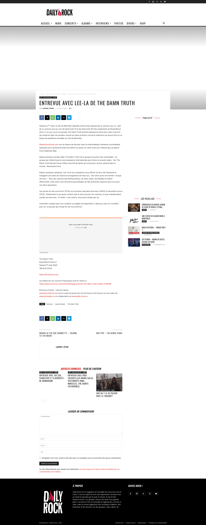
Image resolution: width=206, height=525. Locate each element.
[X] (161, 1)
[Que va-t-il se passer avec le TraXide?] (109, 382)
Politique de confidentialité (158, 523)
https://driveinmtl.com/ (48, 274)
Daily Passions (131, 523)
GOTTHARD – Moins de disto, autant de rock (153, 240)
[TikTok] (157, 1)
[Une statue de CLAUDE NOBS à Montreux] (134, 219)
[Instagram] (153, 1)
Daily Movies (142, 523)
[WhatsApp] (52, 117)
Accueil (45, 23)
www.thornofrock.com (48, 293)
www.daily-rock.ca (79, 296)
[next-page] (44, 401)
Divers (130, 23)
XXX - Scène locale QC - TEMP (56, 94)
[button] (164, 23)
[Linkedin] (58, 117)
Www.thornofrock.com (48, 144)
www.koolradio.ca (46, 296)
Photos (118, 23)
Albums (86, 23)
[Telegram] (69, 117)
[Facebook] (149, 1)
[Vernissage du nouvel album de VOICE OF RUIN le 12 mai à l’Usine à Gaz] (134, 207)
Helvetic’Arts (119, 523)
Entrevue (49, 304)
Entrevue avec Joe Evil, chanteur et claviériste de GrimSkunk (51, 378)
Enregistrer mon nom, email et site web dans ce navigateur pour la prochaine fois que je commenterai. (81, 458)
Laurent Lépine (48, 108)
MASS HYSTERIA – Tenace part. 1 (154, 228)
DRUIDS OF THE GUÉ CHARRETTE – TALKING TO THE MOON (58, 334)
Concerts (70, 23)
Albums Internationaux (151, 233)
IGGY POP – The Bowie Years (109, 333)
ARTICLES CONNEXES (71, 368)
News (58, 23)
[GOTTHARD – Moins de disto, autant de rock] (134, 242)
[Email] (63, 117)
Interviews (102, 23)
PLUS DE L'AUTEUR (92, 368)
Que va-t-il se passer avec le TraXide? (106, 395)
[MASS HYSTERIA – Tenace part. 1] (134, 230)
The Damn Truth (73, 304)
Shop (143, 23)
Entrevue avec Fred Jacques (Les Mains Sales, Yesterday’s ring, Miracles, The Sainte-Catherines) (81, 381)
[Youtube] (165, 1)
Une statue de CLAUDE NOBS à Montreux (153, 217)
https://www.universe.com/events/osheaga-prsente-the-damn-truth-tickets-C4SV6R (75, 284)
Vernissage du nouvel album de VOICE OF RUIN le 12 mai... (153, 206)
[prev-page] (40, 401)
